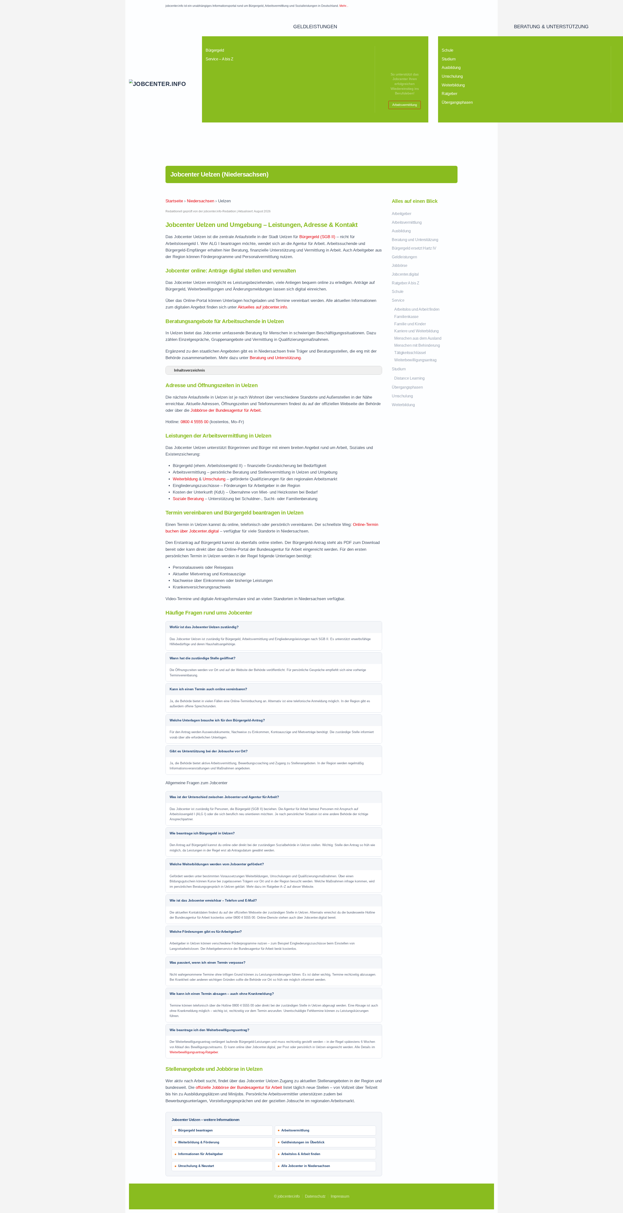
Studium (449, 59)
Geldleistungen (315, 26)
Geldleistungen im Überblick (302, 1142)
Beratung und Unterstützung (275, 357)
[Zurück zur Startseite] (165, 84)
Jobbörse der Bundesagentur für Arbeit (226, 410)
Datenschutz (315, 1196)
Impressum (340, 1196)
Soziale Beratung (188, 498)
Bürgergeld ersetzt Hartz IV (414, 248)
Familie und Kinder (410, 324)
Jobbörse (399, 265)
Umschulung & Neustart (196, 1166)
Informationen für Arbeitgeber (200, 1154)
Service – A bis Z (219, 59)
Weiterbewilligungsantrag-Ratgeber (194, 1052)
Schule (447, 50)
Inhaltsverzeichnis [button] (189, 370)
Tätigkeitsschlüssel (410, 353)
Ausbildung (451, 67)
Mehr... (343, 6)
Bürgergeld (215, 50)
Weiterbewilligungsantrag (415, 360)
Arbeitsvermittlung (404, 105)
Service (398, 300)
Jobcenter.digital (405, 274)
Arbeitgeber (401, 214)
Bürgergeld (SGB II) (317, 236)
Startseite (174, 201)
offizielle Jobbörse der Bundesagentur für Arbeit (239, 1087)
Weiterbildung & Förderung (198, 1142)
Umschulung (452, 76)
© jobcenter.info (287, 1196)
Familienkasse (406, 317)
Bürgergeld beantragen (195, 1130)
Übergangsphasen (457, 102)
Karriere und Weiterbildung (416, 331)
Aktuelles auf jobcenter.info (262, 307)
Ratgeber (449, 94)
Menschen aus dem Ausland (417, 338)
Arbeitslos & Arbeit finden (300, 1154)
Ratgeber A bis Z (405, 283)
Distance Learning (409, 378)
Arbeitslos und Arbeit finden (417, 309)
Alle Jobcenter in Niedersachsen (305, 1166)
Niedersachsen (200, 201)
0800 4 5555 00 (194, 422)
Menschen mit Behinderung (417, 345)
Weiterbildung (453, 85)
